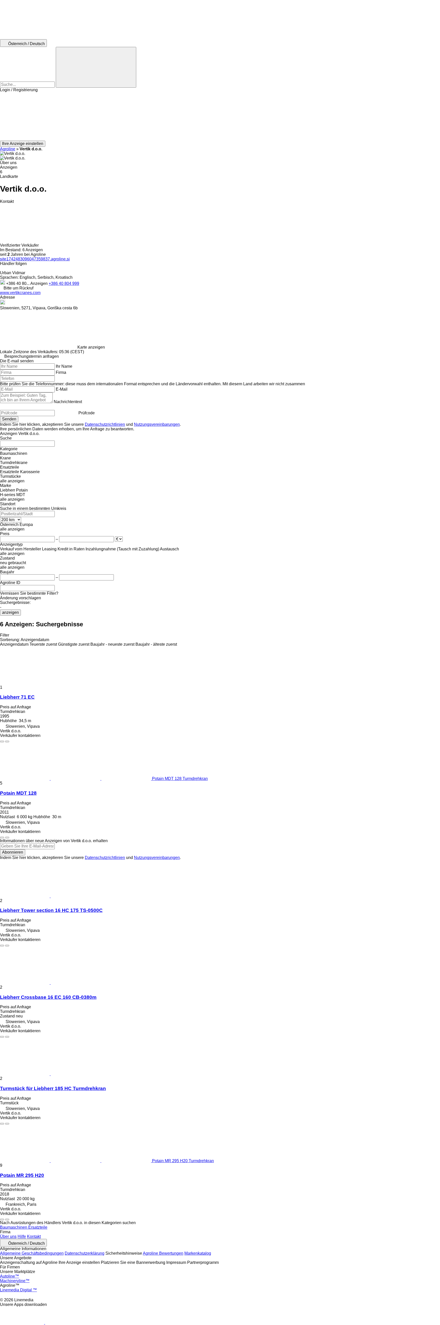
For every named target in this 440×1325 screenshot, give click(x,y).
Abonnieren (12, 852)
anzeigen (10, 612)
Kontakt (34, 1236)
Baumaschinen (14, 1227)
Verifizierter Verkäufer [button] (20, 245)
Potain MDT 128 (18, 793)
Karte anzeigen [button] (91, 347)
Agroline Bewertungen (163, 1253)
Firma (61, 372)
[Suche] (96, 67)
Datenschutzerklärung (84, 1253)
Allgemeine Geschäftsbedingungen (32, 1253)
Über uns (8, 1236)
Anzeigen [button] (39, 283)
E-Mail (61, 389)
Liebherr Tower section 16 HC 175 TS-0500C (51, 910)
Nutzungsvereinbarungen (157, 424)
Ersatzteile (37, 1227)
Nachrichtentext (68, 402)
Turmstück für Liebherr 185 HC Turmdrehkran (53, 1088)
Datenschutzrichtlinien (105, 424)
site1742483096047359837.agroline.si (35, 259)
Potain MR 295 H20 (22, 1175)
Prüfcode (86, 413)
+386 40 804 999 (64, 283)
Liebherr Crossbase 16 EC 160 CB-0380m (48, 997)
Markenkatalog (197, 1253)
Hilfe (22, 1236)
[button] (220, 116)
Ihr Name (64, 366)
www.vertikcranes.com (20, 292)
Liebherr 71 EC (17, 697)
